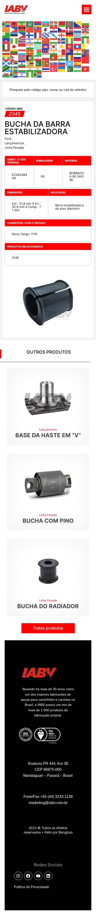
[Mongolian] (85, 52)
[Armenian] (38, 24)
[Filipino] (22, 35)
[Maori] (70, 52)
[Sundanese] (85, 63)
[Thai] (46, 68)
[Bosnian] (78, 24)
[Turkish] (54, 68)
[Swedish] (14, 68)
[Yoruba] (30, 74)
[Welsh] (6, 74)
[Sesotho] (22, 63)
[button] (86, 9)
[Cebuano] (14, 29)
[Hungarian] (54, 40)
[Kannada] (30, 46)
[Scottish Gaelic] (6, 63)
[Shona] (30, 63)
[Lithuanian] (14, 52)
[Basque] (54, 24)
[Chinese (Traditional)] (38, 29)
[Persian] (38, 57)
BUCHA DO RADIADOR (48, 606)
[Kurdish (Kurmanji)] (62, 46)
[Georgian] (62, 35)
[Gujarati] (85, 35)
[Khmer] (46, 46)
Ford (8, 139)
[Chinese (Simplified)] (30, 29)
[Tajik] (22, 68)
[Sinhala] (46, 63)
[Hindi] (38, 40)
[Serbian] (14, 63)
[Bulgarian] (85, 24)
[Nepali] (14, 57)
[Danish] (70, 29)
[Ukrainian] (62, 68)
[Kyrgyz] (70, 46)
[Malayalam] (54, 52)
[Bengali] (70, 24)
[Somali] (70, 63)
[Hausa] (14, 40)
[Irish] (85, 40)
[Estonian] (14, 35)
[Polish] (46, 57)
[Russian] (78, 57)
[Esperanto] (6, 35)
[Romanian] (70, 57)
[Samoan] (85, 57)
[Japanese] (14, 46)
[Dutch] (78, 29)
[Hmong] (46, 40)
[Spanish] (78, 63)
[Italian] (6, 46)
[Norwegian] (22, 57)
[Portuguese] (54, 57)
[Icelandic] (62, 40)
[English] (85, 29)
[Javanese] (22, 46)
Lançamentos (15, 143)
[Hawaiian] (22, 40)
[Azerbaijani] (46, 24)
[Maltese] (62, 52)
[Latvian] (6, 52)
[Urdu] (70, 68)
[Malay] (46, 52)
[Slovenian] (62, 63)
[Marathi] (78, 52)
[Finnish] (30, 35)
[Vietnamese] (85, 68)
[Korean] (54, 46)
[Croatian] (54, 29)
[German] (70, 35)
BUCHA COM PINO (48, 520)
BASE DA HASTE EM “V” (48, 435)
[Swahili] (6, 68)
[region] (48, 874)
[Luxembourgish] (22, 52)
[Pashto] (30, 57)
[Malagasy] (38, 52)
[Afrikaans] (6, 24)
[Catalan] (6, 29)
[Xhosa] (14, 74)
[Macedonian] (30, 52)
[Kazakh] (38, 46)
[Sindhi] (38, 63)
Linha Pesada (14, 147)
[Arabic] (30, 24)
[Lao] (78, 46)
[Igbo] (70, 40)
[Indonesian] (78, 40)
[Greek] (78, 35)
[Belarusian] (62, 24)
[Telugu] (38, 68)
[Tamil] (30, 68)
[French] (38, 35)
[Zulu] (38, 74)
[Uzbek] (78, 68)
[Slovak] (54, 63)
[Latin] (85, 46)
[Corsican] (46, 29)
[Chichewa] (22, 29)
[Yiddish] (22, 74)
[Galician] (54, 35)
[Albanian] (14, 24)
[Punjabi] (62, 57)
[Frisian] (46, 35)
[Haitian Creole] (6, 40)
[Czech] (62, 29)
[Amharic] (22, 24)
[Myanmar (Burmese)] (6, 57)
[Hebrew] (30, 40)
